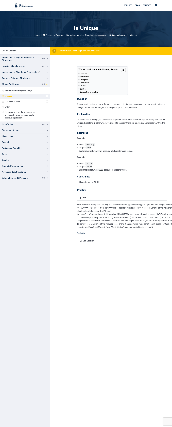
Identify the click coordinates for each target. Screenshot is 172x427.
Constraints (84, 83)
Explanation (84, 77)
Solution (83, 89)
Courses (128, 5)
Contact (147, 5)
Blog (137, 5)
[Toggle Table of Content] (122, 70)
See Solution (88, 241)
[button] (122, 197)
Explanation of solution (89, 92)
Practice (83, 86)
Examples (84, 80)
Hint (84, 197)
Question (83, 74)
